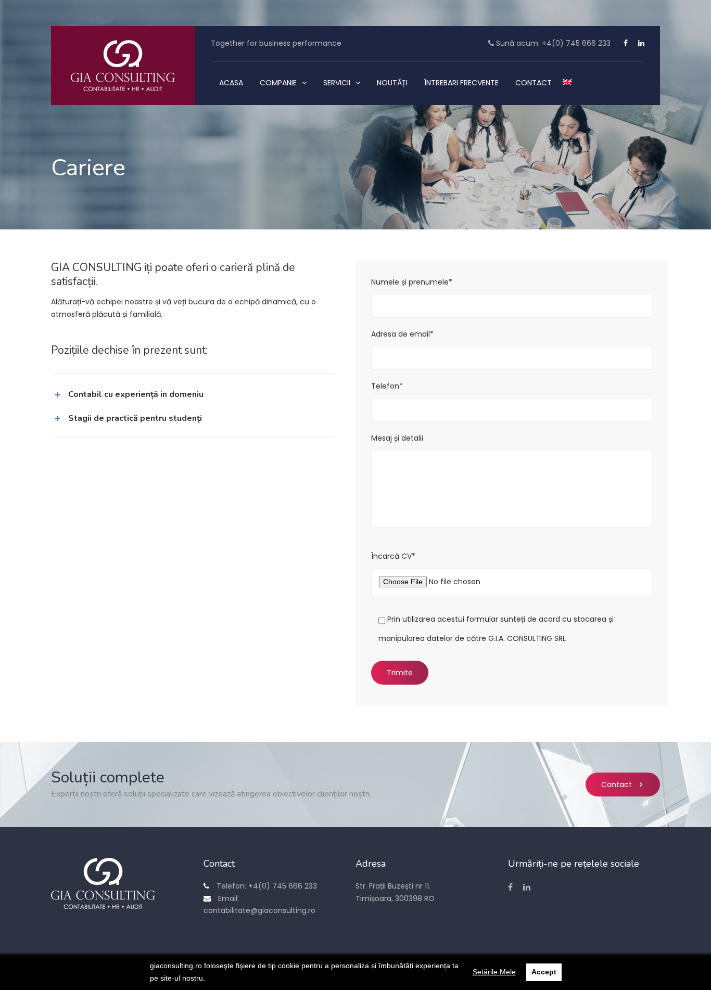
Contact (616, 784)
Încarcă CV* (393, 556)
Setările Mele (494, 972)
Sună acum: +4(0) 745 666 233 (552, 43)
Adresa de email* (402, 334)
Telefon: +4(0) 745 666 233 (265, 886)
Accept (543, 972)
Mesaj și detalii (397, 438)
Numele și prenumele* (411, 282)
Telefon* (387, 386)
